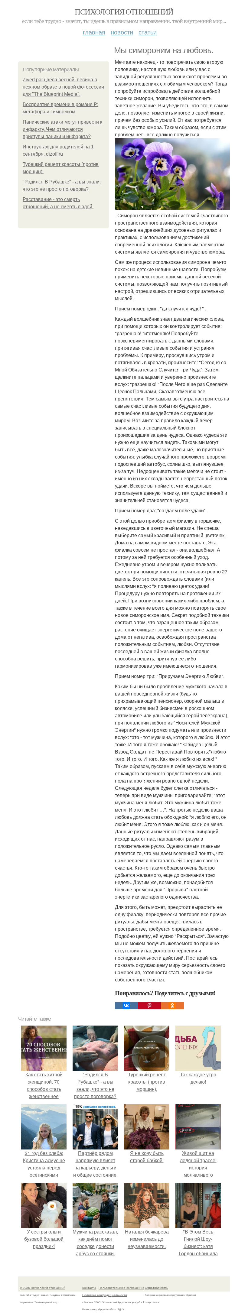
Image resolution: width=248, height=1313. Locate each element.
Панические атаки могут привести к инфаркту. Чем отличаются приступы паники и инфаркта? (62, 129)
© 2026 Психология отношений (42, 1287)
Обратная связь (156, 1287)
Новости (122, 32)
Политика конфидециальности (104, 1295)
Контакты (89, 1287)
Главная (94, 32)
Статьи (148, 32)
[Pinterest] (149, 1005)
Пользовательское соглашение (121, 1287)
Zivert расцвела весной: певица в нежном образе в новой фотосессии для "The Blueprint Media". (63, 87)
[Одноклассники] (172, 1005)
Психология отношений (124, 11)
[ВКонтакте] (126, 1005)
